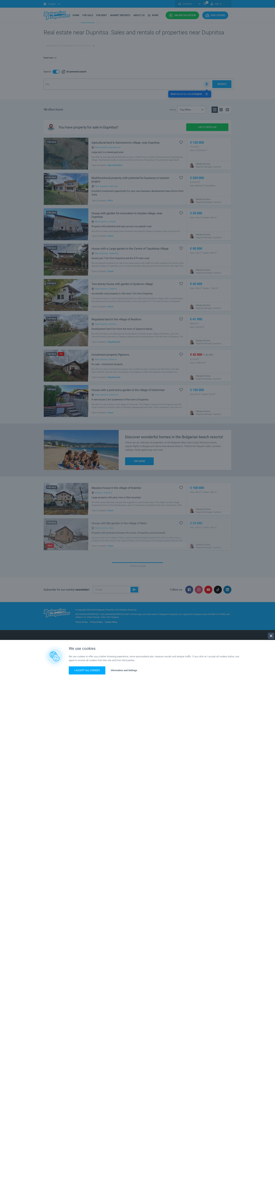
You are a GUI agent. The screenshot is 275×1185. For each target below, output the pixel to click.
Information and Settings (124, 670)
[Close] (271, 636)
